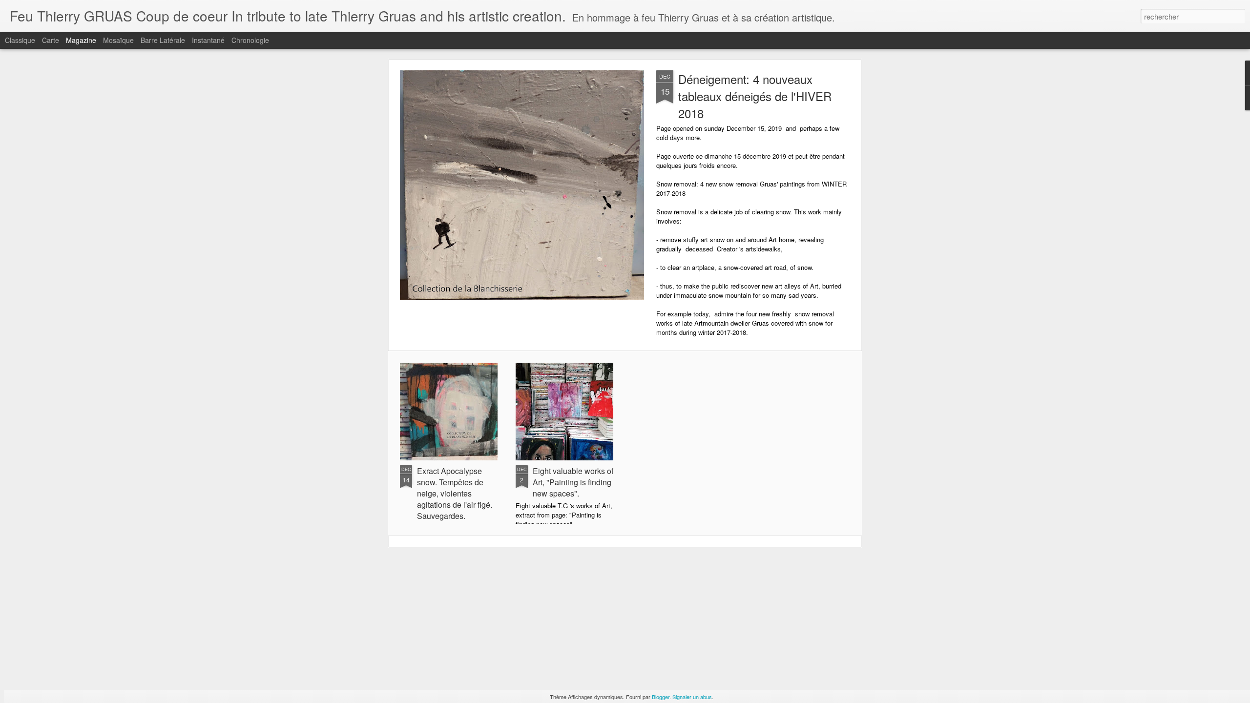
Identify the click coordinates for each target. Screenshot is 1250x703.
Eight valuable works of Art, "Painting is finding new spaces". (573, 482)
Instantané (208, 40)
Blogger (660, 697)
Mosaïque (118, 40)
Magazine (81, 40)
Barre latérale (163, 40)
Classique (20, 40)
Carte (50, 40)
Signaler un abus (692, 697)
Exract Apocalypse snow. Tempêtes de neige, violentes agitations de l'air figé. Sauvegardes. (454, 493)
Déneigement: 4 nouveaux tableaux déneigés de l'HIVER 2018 (755, 96)
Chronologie (250, 40)
